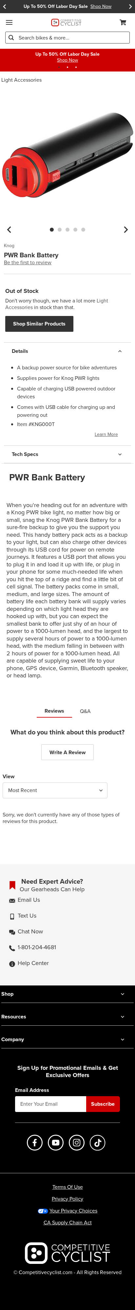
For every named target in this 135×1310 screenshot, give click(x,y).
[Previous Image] (9, 230)
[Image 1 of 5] (52, 230)
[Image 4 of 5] (75, 230)
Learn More (106, 434)
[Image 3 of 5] (67, 230)
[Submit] (11, 37)
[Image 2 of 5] (60, 230)
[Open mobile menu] (9, 22)
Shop (7, 994)
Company (12, 1039)
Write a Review (67, 752)
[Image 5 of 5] (83, 230)
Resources (13, 1016)
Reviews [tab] (54, 711)
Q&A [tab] (85, 711)
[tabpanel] (67, 781)
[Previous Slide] (4, 6)
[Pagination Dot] (59, 67)
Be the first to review (27, 262)
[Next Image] (126, 230)
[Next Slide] (130, 6)
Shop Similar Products (39, 324)
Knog (9, 246)
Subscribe (103, 1104)
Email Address (32, 1090)
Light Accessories (21, 80)
